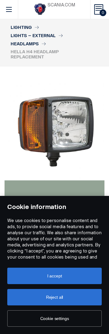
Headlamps (25, 44)
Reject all (54, 297)
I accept (54, 275)
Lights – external (33, 35)
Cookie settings (54, 318)
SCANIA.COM (61, 5)
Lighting (21, 27)
